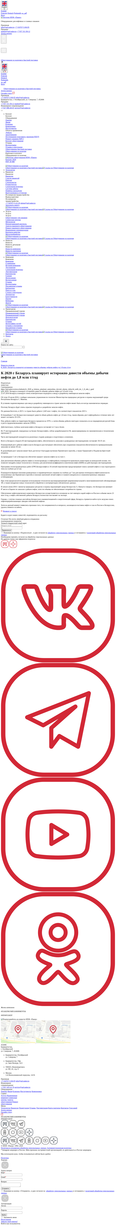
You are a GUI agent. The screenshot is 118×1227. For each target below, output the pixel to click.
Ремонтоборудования (9, 1103)
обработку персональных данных (61, 533)
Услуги (3, 1096)
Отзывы (32, 1108)
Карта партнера (54, 1108)
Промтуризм (24, 1108)
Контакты (65, 1108)
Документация (42, 1108)
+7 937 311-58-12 (23, 31)
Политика (5, 1158)
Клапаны (16, 1091)
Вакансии (15, 1108)
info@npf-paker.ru (7, 27)
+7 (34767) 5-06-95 (22, 27)
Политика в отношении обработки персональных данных (23, 1148)
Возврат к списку (10, 511)
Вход (3, 15)
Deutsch (10, 13)
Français (4, 13)
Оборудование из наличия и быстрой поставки (22, 89)
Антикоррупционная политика (59, 1148)
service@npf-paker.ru (22, 108)
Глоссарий (73, 1108)
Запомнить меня (10, 1217)
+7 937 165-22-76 (7, 1087)
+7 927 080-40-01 (7, 108)
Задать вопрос (6, 33)
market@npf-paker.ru (8, 31)
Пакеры (4, 1091)
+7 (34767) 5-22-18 (13, 203)
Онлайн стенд (6, 93)
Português (17, 13)
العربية (24, 13)
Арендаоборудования (7, 1101)
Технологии (5, 1108)
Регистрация (6, 1219)
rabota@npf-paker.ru (27, 203)
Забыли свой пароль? (9, 1222)
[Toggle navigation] (2, 110)
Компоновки (37, 1091)
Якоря (9, 1091)
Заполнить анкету (13, 205)
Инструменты (25, 1091)
